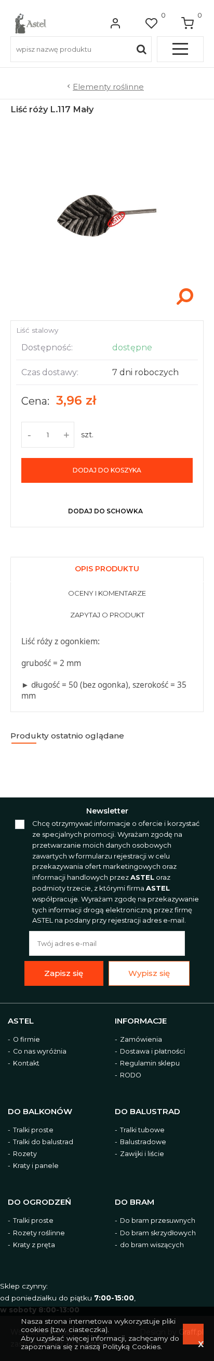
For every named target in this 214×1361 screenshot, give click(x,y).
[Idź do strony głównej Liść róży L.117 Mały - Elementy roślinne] (30, 23)
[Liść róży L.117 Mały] (107, 309)
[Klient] (115, 23)
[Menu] (180, 49)
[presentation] (107, 570)
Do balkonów (40, 1111)
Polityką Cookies (131, 1346)
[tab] (107, 567)
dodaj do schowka (105, 511)
